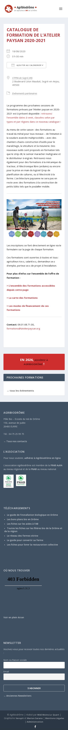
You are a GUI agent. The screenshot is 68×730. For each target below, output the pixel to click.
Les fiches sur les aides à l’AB (22, 523)
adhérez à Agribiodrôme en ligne (42, 457)
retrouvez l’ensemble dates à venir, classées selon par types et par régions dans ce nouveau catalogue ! (33, 117)
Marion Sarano (35, 718)
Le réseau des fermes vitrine (22, 535)
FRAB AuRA (56, 465)
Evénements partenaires (24, 93)
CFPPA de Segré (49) (22, 77)
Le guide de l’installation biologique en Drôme (32, 514)
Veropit (20, 718)
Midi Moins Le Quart (48, 714)
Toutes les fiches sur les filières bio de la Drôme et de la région (33, 530)
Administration (35, 721)
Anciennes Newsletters (18, 695)
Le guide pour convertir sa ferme (25, 540)
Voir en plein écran (13, 617)
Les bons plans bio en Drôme (23, 519)
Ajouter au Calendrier (28, 65)
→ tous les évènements (20, 390)
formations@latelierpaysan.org (23, 328)
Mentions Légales (54, 718)
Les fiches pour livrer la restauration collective (32, 544)
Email (6, 671)
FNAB (34, 469)
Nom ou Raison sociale (15, 660)
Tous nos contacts (16, 441)
